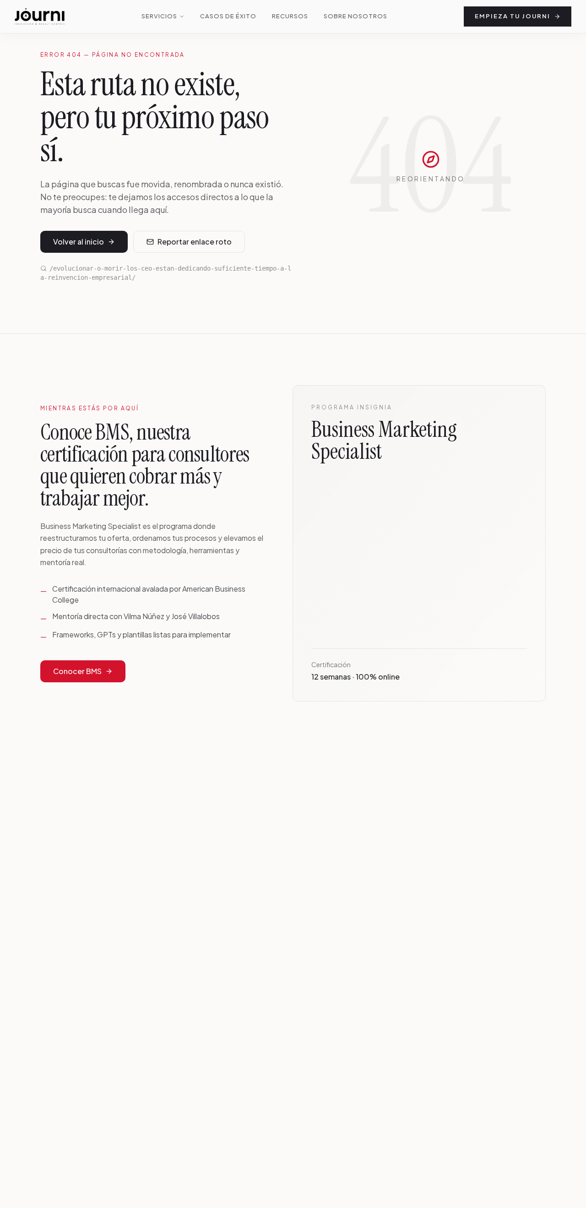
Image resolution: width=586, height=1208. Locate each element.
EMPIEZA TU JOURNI (512, 16)
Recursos (290, 16)
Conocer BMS (77, 671)
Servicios (159, 16)
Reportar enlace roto (194, 241)
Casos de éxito (228, 16)
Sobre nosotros (355, 16)
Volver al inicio (78, 241)
